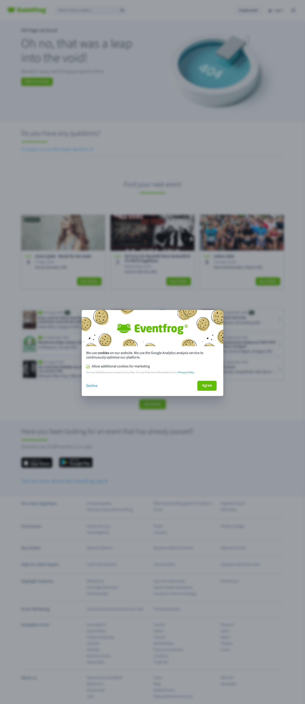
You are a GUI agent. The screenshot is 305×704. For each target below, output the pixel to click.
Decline (91, 385)
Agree (207, 385)
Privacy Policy (186, 372)
